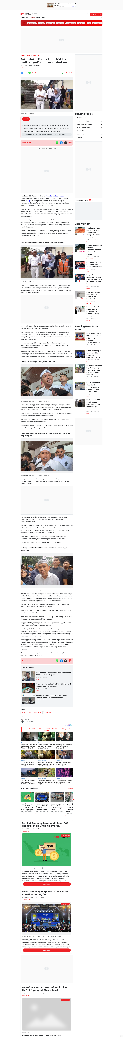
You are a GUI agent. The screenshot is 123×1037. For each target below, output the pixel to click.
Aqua (30, 201)
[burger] (101, 18)
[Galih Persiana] (22, 721)
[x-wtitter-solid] (65, 142)
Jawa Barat (50, 196)
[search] (88, 14)
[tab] (26, 119)
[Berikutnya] (73, 799)
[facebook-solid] (61, 142)
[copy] (70, 142)
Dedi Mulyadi (59, 196)
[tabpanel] (47, 130)
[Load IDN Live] (89, 211)
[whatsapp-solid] (57, 142)
